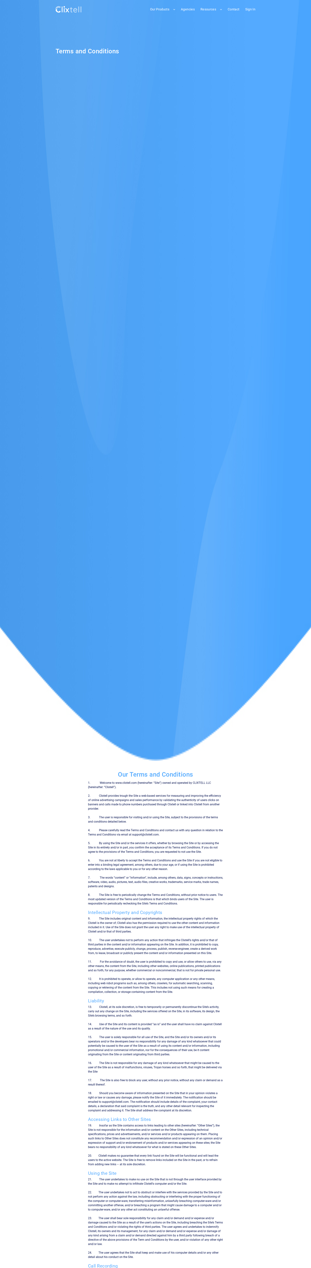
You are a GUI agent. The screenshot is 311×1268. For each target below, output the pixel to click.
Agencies (188, 9)
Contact (233, 9)
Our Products (159, 9)
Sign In (250, 9)
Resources (208, 9)
